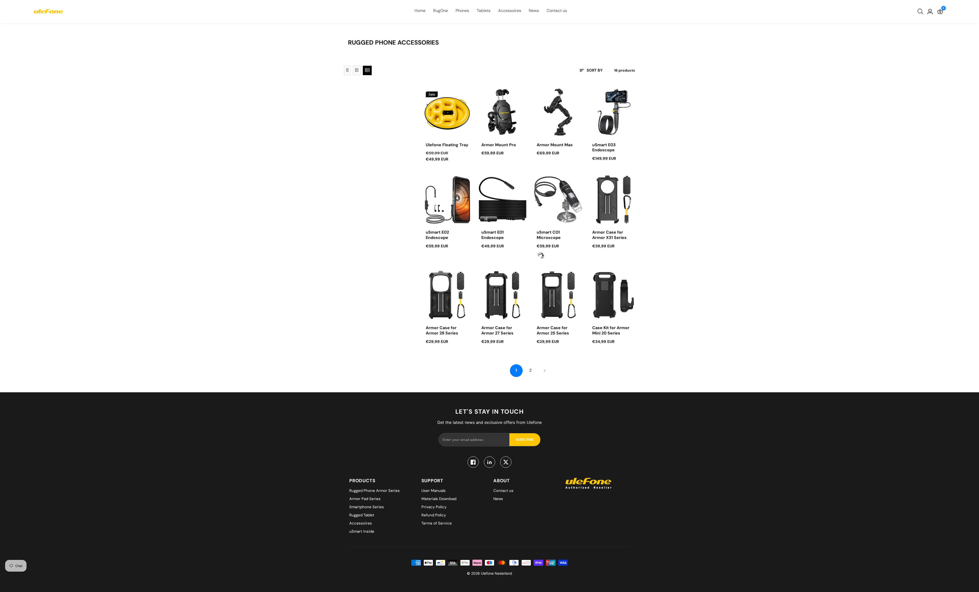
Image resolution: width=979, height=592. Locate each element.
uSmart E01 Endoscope (492, 235)
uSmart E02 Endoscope (437, 235)
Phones (462, 10)
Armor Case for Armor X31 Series (609, 235)
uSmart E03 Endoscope (604, 147)
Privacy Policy (433, 506)
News (534, 10)
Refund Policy (433, 515)
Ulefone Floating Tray (447, 144)
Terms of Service (436, 523)
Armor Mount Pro (498, 144)
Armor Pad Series (365, 498)
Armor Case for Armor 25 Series (553, 330)
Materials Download (438, 498)
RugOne (440, 10)
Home (420, 10)
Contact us (557, 10)
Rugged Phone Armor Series (374, 490)
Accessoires (509, 10)
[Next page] (544, 370)
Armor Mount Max (555, 144)
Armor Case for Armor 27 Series (497, 330)
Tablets (484, 10)
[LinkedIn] (489, 462)
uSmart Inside (361, 531)
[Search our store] (921, 11)
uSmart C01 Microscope (549, 235)
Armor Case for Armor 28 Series (442, 330)
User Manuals (433, 490)
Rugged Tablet (361, 515)
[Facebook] (473, 462)
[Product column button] (347, 70)
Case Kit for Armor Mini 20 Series (610, 330)
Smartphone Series (366, 506)
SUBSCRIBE (525, 439)
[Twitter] (505, 462)
